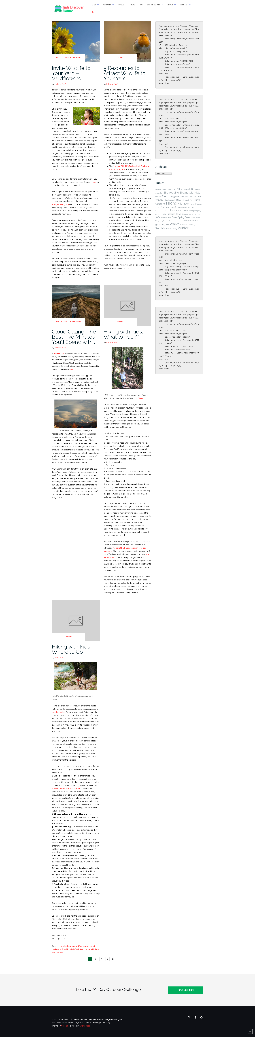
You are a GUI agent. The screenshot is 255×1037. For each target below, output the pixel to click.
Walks (174, 224)
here (71, 369)
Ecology (171, 200)
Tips (140, 5)
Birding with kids (190, 192)
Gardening (160, 204)
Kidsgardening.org (60, 204)
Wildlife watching (166, 228)
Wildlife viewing (187, 224)
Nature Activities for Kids (68, 58)
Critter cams (184, 197)
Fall (176, 200)
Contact (184, 5)
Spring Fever (184, 217)
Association (74, 788)
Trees (185, 220)
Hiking (120, 321)
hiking (59, 946)
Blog (133, 5)
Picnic (163, 214)
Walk (167, 224)
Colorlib (64, 1026)
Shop (94, 5)
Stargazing (159, 221)
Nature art (176, 210)
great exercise (58, 712)
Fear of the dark (183, 200)
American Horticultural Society (165, 189)
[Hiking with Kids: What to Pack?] (127, 305)
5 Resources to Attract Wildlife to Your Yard (125, 73)
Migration (183, 203)
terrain (93, 946)
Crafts (177, 197)
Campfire (158, 197)
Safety (158, 217)
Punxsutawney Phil (190, 214)
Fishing (196, 200)
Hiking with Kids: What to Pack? (123, 334)
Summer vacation (175, 221)
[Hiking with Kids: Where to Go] (76, 620)
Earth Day (164, 200)
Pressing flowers (175, 214)
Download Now (185, 990)
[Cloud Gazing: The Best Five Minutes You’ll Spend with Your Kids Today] (76, 305)
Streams (166, 221)
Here (94, 182)
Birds (120, 58)
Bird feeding (171, 192)
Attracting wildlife (185, 189)
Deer (191, 196)
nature (59, 952)
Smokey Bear (166, 217)
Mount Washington (80, 946)
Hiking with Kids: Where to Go (71, 649)
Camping (168, 196)
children (67, 946)
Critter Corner (153, 5)
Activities (107, 5)
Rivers (199, 214)
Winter (183, 228)
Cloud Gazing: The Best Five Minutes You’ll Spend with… (74, 336)
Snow (174, 217)
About (170, 5)
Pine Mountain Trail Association (76, 949)
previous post (59, 353)
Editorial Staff (60, 84)
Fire (191, 200)
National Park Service (171, 207)
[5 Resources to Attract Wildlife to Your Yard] (127, 42)
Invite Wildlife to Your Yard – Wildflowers (71, 73)
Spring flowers (195, 217)
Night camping (190, 210)
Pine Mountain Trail (60, 788)
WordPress (85, 1026)
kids (54, 952)
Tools (121, 5)
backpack (56, 949)
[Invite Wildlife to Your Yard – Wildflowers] (76, 42)
